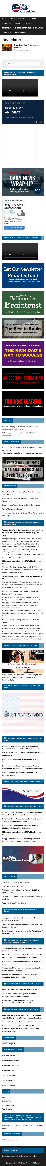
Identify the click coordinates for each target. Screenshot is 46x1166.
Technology (7, 23)
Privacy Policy (21, 33)
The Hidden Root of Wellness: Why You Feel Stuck (22, 1022)
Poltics (18, 23)
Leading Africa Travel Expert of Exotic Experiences (21, 505)
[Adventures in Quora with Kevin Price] (23, 672)
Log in (4, 1097)
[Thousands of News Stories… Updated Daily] (23, 800)
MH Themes (36, 1163)
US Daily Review (35, 806)
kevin (29, 50)
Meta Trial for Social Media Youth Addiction (19, 990)
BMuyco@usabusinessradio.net (14, 433)
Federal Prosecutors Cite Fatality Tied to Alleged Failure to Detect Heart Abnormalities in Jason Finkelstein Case (21, 1028)
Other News (6, 28)
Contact (21, 19)
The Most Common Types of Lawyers (16, 882)
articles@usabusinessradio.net (20, 427)
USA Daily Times (34, 984)
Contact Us (6, 33)
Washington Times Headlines (16, 942)
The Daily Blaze (8, 1075)
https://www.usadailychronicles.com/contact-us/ (23, 453)
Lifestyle (28, 23)
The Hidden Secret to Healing (13, 886)
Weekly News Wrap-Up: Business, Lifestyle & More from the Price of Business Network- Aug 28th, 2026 (22, 532)
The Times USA (32, 1009)
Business (32, 19)
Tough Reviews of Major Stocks (14, 903)
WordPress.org (8, 1109)
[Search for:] (23, 64)
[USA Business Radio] (10, 1140)
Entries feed (6, 1101)
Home (4, 19)
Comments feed (8, 1105)
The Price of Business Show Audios (29, 28)
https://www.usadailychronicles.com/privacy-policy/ (19, 1156)
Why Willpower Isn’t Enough (12, 509)
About (12, 19)
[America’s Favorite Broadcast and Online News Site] (23, 732)
